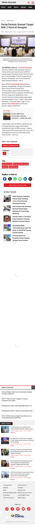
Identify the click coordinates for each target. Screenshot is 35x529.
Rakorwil (14, 104)
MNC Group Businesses (25, 492)
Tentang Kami (7, 485)
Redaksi (5, 487)
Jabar (30, 7)
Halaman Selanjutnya (10, 145)
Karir (4, 490)
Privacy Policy (22, 485)
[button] (32, 2)
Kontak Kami (21, 490)
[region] (17, 15)
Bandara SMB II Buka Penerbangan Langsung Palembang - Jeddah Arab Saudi (21, 116)
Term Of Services (8, 497)
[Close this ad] (33, 523)
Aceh (9, 7)
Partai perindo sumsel (20, 164)
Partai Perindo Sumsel (17, 84)
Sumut (16, 7)
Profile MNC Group (23, 495)
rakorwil (5, 167)
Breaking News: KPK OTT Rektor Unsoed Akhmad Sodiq (17, 410)
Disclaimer (6, 495)
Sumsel (23, 7)
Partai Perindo (27, 67)
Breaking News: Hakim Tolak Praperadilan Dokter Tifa (17, 405)
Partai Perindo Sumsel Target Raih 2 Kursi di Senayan (17, 26)
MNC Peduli (21, 497)
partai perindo (7, 164)
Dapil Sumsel (13, 167)
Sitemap (20, 487)
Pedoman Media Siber (10, 492)
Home (3, 7)
